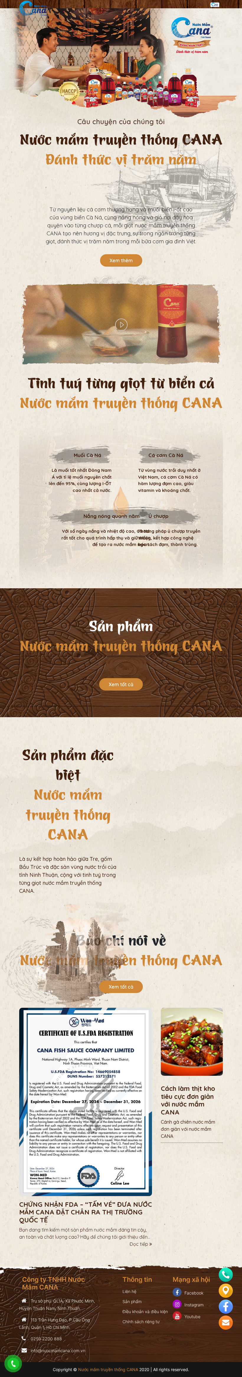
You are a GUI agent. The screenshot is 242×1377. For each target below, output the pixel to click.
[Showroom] (226, 1290)
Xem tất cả (121, 684)
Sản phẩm (132, 1301)
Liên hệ (129, 1291)
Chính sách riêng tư (140, 1321)
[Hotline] (226, 1274)
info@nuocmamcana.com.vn (57, 1350)
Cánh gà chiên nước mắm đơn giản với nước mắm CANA (188, 1129)
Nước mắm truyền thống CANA (108, 1369)
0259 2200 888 (46, 1338)
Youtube (192, 1316)
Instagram (194, 1304)
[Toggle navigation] (215, 4)
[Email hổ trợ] (226, 1322)
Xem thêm (121, 260)
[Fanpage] (226, 1306)
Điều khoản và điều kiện (145, 1311)
